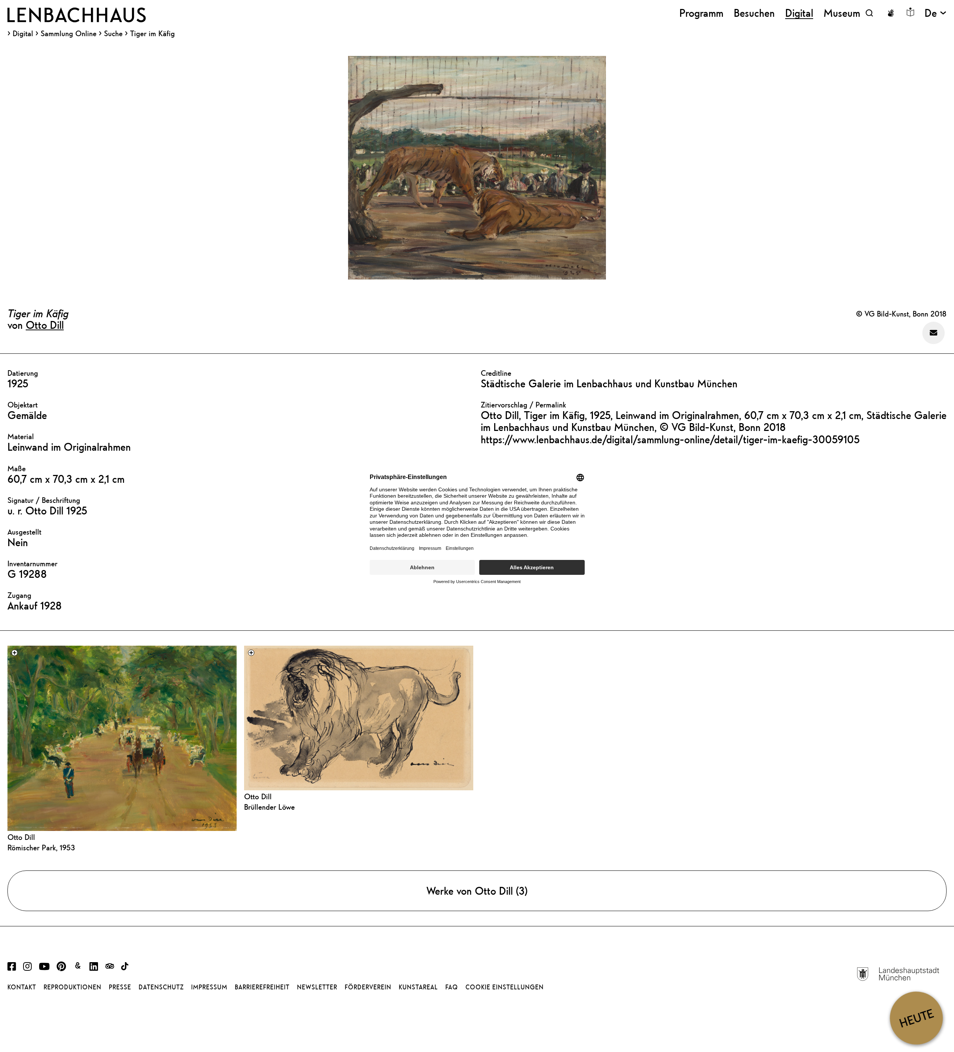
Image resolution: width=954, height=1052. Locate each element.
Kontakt (21, 987)
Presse (120, 987)
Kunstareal (418, 987)
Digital (23, 33)
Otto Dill (45, 324)
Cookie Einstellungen (504, 987)
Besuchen (754, 12)
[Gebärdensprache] (890, 13)
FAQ (451, 987)
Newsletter (317, 987)
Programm (701, 12)
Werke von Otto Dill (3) (477, 890)
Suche (113, 33)
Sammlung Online (69, 33)
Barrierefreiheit (262, 987)
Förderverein (368, 987)
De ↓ (936, 12)
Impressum (209, 987)
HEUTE (916, 1018)
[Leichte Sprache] (910, 11)
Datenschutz (161, 987)
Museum (842, 12)
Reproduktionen (72, 987)
